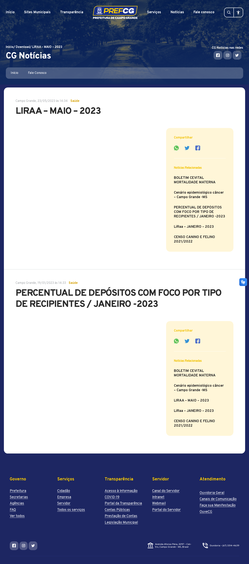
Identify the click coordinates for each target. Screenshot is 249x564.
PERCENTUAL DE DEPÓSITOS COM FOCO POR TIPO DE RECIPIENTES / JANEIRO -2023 (199, 212)
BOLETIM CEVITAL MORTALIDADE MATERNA (195, 180)
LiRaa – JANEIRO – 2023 (194, 227)
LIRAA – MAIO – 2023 (191, 400)
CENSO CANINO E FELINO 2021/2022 (194, 239)
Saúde (74, 101)
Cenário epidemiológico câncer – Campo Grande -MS (199, 195)
